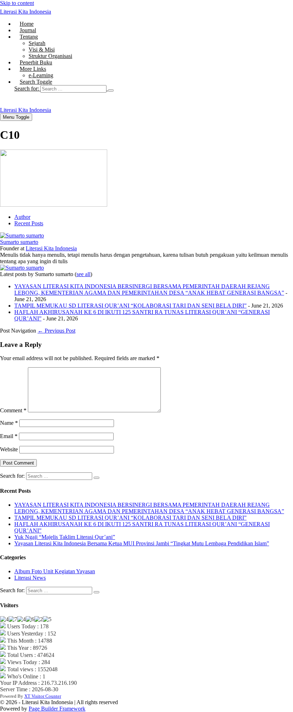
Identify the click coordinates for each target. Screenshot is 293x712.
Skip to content (17, 3)
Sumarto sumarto (19, 242)
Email (9, 436)
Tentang (29, 37)
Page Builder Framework (57, 709)
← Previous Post (56, 331)
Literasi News (30, 578)
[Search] (111, 90)
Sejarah (37, 43)
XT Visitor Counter (42, 696)
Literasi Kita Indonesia (25, 12)
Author (22, 217)
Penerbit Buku (36, 62)
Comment (13, 410)
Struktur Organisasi (50, 56)
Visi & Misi (42, 49)
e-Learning (41, 75)
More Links (33, 69)
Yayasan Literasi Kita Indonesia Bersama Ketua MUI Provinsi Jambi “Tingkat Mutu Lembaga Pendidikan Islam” (141, 543)
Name (9, 423)
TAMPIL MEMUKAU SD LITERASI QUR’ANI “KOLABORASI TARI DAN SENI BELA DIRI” (130, 306)
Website (9, 449)
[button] (153, 89)
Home (27, 24)
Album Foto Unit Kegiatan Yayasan (54, 571)
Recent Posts (28, 223)
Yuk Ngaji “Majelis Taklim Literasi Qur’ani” (64, 537)
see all (83, 274)
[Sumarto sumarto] (22, 235)
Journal (28, 30)
